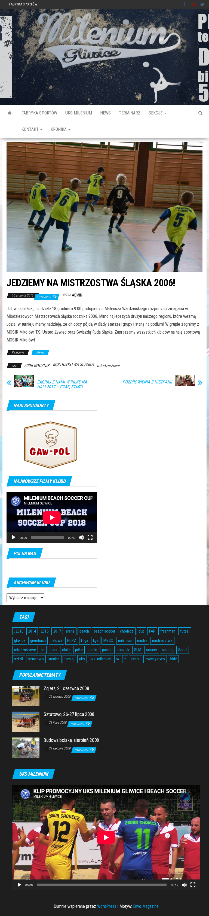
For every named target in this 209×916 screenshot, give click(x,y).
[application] (52, 517)
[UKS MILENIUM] (9, 113)
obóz (66, 649)
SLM (137, 649)
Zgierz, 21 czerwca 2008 (66, 688)
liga (96, 640)
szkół (18, 659)
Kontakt (30, 129)
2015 (44, 631)
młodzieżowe (108, 365)
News (105, 113)
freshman (167, 631)
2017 (57, 631)
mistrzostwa (162, 640)
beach (84, 631)
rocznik (123, 649)
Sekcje (156, 113)
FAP (152, 631)
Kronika (59, 129)
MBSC (108, 640)
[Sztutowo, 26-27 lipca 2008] (25, 721)
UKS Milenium (78, 113)
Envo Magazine (146, 906)
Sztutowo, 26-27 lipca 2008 (69, 714)
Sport (182, 649)
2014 (32, 631)
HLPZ (71, 640)
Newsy (40, 352)
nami (53, 649)
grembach (38, 640)
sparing (167, 649)
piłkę (79, 649)
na (43, 649)
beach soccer (104, 631)
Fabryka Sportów (23, 4)
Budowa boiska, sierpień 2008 (71, 740)
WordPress (106, 906)
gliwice (19, 640)
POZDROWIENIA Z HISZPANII (147, 382)
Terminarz (129, 113)
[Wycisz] (81, 537)
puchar (107, 649)
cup (141, 631)
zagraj (135, 659)
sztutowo (36, 659)
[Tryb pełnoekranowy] (90, 537)
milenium (125, 640)
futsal (184, 631)
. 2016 (18, 631)
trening (54, 659)
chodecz (127, 631)
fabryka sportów (39, 113)
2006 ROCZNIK (37, 365)
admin (77, 295)
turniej (69, 659)
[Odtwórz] (13, 537)
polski (92, 649)
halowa (56, 640)
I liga (84, 640)
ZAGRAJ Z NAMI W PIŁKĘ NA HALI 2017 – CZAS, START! (62, 384)
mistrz (142, 640)
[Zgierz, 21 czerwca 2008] (25, 695)
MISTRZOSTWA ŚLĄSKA (73, 364)
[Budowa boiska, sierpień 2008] (25, 747)
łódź (173, 659)
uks (82, 659)
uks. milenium (100, 659)
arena (70, 631)
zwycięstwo (155, 659)
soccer (151, 649)
